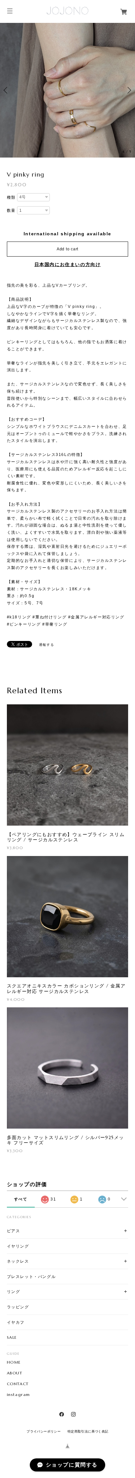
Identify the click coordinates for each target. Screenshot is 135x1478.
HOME (14, 1362)
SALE (12, 1337)
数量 (11, 210)
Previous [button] (6, 90)
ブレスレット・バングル (31, 1276)
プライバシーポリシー (44, 1431)
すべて (21, 1199)
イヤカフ (16, 1322)
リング (13, 1291)
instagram (18, 1394)
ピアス (13, 1230)
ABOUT (15, 1373)
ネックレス (18, 1261)
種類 (11, 197)
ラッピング (18, 1306)
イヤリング (18, 1246)
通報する (46, 645)
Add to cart (67, 249)
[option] (67, 90)
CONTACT (18, 1384)
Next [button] (128, 90)
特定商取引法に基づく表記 (88, 1431)
